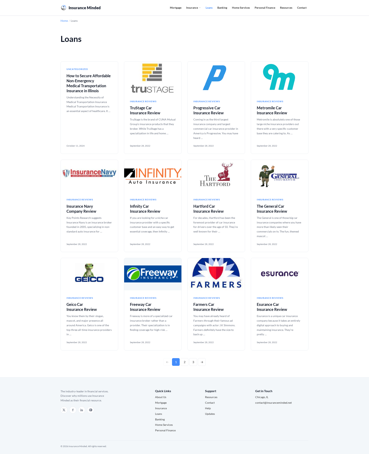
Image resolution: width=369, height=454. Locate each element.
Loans (209, 7)
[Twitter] (64, 410)
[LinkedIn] (81, 410)
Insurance (192, 7)
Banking (222, 7)
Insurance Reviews (143, 101)
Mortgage (175, 7)
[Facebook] (72, 410)
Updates (210, 413)
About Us (160, 397)
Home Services (241, 7)
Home (64, 20)
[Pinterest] (90, 410)
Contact (302, 7)
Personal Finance (265, 7)
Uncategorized (77, 69)
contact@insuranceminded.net (273, 402)
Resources (286, 7)
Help (208, 408)
